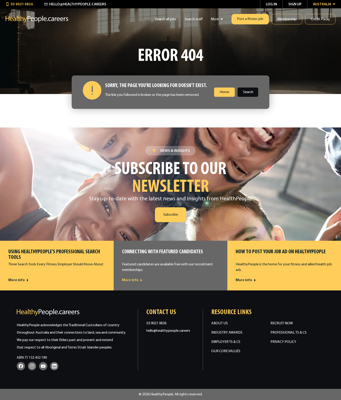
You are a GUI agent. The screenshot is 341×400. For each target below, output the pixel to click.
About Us (219, 323)
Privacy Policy (283, 342)
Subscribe (170, 215)
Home (224, 92)
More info (16, 280)
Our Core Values (225, 351)
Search (248, 92)
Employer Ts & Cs (225, 342)
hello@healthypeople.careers (168, 331)
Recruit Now (281, 323)
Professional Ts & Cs (288, 333)
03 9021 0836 (156, 323)
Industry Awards (226, 333)
